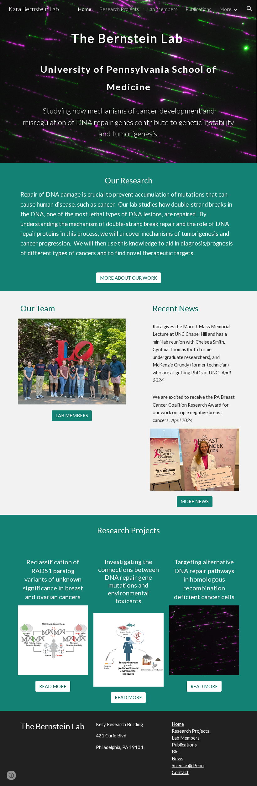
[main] (128, 59)
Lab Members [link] (162, 9)
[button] (249, 8)
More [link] (225, 9)
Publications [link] (198, 9)
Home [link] (84, 9)
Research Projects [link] (119, 9)
